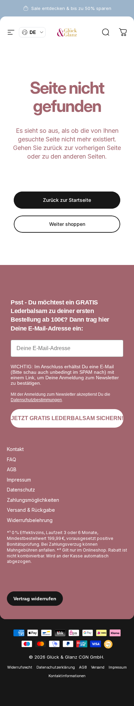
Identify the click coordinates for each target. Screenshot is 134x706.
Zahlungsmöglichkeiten (33, 500)
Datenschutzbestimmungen (36, 399)
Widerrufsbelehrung (30, 520)
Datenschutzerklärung (55, 667)
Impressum (19, 480)
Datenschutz (21, 490)
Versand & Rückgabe (31, 510)
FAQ (11, 459)
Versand (97, 667)
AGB (11, 469)
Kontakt (15, 449)
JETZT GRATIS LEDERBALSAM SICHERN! (67, 418)
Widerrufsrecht (19, 667)
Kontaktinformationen (67, 676)
